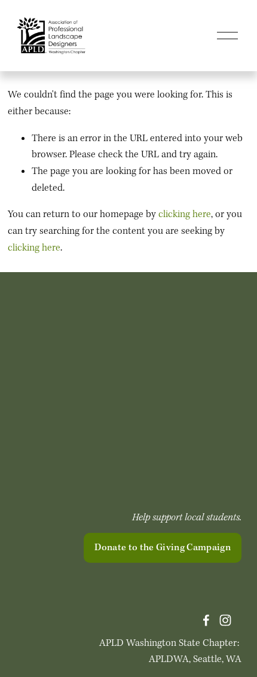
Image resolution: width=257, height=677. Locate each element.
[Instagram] (225, 620)
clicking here (184, 214)
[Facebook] (206, 620)
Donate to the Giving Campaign (162, 547)
